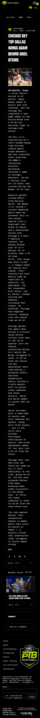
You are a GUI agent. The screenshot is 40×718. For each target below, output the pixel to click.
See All (28, 572)
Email (6, 687)
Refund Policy (9, 712)
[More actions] (30, 29)
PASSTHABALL (13, 3)
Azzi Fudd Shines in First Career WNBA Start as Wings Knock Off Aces (20, 597)
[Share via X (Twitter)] (14, 556)
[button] (37, 3)
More (29, 17)
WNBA (21, 17)
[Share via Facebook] (9, 556)
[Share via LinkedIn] (20, 556)
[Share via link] (25, 556)
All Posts (10, 17)
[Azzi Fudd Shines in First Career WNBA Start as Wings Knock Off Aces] (20, 584)
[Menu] (35, 3)
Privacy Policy (9, 714)
